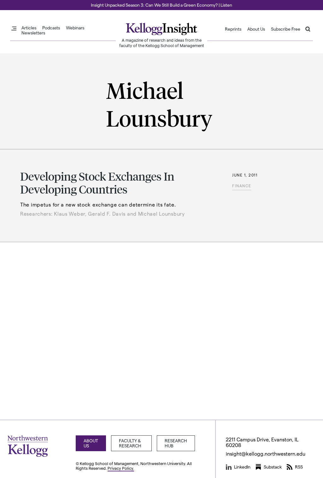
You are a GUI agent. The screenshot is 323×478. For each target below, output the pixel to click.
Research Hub (176, 443)
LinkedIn (242, 466)
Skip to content (16, 3)
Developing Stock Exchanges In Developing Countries (97, 182)
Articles (28, 27)
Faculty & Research (130, 443)
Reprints (233, 29)
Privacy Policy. (121, 468)
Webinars (75, 27)
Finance (241, 185)
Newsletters (33, 32)
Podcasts (51, 27)
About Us (256, 29)
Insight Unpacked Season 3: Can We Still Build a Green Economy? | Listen (161, 5)
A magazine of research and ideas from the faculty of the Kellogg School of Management (161, 43)
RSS (299, 466)
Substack (273, 466)
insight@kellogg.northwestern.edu (265, 454)
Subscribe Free (285, 29)
